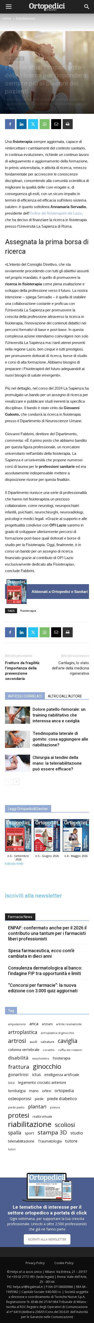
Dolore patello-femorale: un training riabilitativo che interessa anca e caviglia (59, 715)
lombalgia (17, 1090)
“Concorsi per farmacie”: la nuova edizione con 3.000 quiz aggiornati (42, 988)
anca (33, 1023)
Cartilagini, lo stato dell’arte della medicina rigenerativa (70, 668)
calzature (47, 1042)
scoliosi (65, 1124)
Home (7, 18)
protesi (18, 1115)
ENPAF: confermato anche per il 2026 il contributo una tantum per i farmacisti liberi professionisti (47, 933)
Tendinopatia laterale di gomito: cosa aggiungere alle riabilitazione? (60, 739)
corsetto (49, 1050)
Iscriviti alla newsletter (33, 896)
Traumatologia (50, 1141)
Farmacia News (20, 917)
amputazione (17, 1024)
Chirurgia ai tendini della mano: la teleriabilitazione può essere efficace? (57, 763)
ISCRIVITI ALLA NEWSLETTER (47, 1239)
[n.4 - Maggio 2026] (76, 836)
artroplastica (22, 1032)
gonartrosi (18, 1074)
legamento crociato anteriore (42, 1082)
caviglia (67, 1040)
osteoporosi (19, 1098)
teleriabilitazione (21, 1141)
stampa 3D (52, 1132)
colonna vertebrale (23, 1049)
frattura (18, 1066)
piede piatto (16, 1107)
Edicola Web (14, 863)
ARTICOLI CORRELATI (25, 696)
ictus (36, 1074)
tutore (71, 1140)
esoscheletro (40, 1058)
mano (34, 1090)
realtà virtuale (42, 1116)
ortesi (46, 1090)
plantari (37, 1106)
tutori (12, 1149)
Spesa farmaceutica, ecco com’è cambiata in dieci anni (41, 953)
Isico (11, 1083)
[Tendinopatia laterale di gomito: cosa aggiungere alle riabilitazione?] (17, 739)
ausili (33, 1042)
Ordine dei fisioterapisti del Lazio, (56, 213)
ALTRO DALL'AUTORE (65, 696)
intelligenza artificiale (61, 1074)
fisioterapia (28, 610)
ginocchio (47, 1066)
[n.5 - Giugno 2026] (47, 836)
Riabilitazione (25, 18)
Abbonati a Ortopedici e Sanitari (60, 591)
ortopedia (64, 1090)
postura (55, 1107)
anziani (47, 1024)
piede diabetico (62, 1098)
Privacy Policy (35, 1263)
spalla (14, 1132)
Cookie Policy (63, 1263)
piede (39, 1098)
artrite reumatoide (69, 1024)
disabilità (18, 1057)
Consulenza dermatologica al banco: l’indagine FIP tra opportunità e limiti (45, 970)
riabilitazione (29, 1124)
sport (29, 1132)
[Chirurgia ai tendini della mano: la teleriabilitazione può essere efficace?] (17, 763)
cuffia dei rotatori (70, 1050)
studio (76, 1132)
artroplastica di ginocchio (57, 1033)
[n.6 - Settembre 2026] (17, 591)
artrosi (17, 1040)
